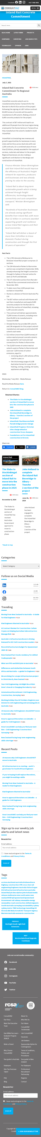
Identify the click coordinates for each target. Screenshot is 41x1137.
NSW (10, 898)
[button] (35, 8)
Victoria (4, 911)
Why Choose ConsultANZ (8, 1051)
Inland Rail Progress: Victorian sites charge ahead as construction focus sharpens (22, 429)
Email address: (6, 844)
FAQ (5, 1078)
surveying (18, 905)
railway (17, 900)
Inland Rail (6, 78)
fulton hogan (32, 887)
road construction (18, 903)
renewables (6, 903)
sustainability (27, 905)
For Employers (26, 1065)
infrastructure (10, 890)
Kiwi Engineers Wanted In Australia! (17, 623)
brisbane (26, 882)
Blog (5, 1082)
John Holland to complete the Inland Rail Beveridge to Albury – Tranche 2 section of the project (30, 480)
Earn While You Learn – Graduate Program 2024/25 (11, 1036)
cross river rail (28, 885)
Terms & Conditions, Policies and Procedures (28, 1053)
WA (9, 911)
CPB (20, 885)
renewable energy (28, 900)
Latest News (18, 33)
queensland (19, 898)
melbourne (12, 895)
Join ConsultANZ (27, 1033)
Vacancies (24, 1037)
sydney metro (6, 908)
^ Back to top (7, 545)
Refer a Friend (8, 1044)
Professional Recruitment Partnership (25, 1072)
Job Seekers (25, 1041)
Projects (30, 33)
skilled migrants (32, 903)
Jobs (27, 46)
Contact (24, 1082)
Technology (6, 46)
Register (24, 1078)
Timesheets (11, 3)
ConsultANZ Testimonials (25, 1028)
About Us (24, 1016)
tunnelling (30, 908)
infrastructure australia (25, 890)
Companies (6, 39)
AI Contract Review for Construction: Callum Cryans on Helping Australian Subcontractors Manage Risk (19, 631)
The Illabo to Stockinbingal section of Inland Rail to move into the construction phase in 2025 (9, 479)
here (22, 384)
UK (35, 908)
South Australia (7, 905)
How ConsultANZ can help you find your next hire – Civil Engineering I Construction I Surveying (18, 730)
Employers (7, 1065)
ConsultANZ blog (16, 389)
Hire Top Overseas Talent (10, 1070)
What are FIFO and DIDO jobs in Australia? (19, 663)
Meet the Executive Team (10, 1024)
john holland (27, 892)
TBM (14, 908)
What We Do (25, 1020)
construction (13, 885)
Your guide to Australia (11, 1059)
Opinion (18, 46)
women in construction (25, 913)
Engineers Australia (18, 887)
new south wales (23, 895)
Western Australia (8, 913)
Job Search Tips (31, 39)
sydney (36, 905)
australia (19, 882)
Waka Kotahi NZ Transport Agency (24, 911)
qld (13, 898)
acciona (4, 882)
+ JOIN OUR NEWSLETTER (28, 1131)
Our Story (7, 1020)
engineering (6, 887)
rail (13, 900)
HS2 (2, 890)
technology (21, 908)
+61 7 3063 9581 (34, 3)
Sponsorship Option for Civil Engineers (29, 1045)
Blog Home (6, 33)
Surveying (17, 39)
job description (16, 892)
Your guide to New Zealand (27, 1060)
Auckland (11, 882)
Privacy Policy (18, 856)
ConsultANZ (8, 1016)
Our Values (24, 1023)
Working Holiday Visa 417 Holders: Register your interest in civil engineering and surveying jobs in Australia (20, 703)
